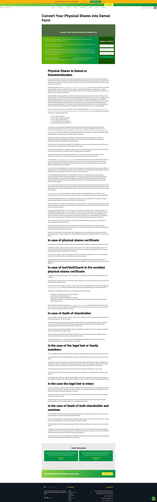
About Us (69, 7)
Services (60, 7)
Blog (75, 7)
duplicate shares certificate (55, 287)
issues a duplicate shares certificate (77, 305)
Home (53, 7)
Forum (96, 7)
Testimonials (82, 7)
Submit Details (106, 57)
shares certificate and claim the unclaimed (66, 159)
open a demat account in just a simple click (66, 1)
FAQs (90, 7)
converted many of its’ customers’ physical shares (75, 87)
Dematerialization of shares (54, 193)
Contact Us (104, 7)
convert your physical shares (66, 57)
